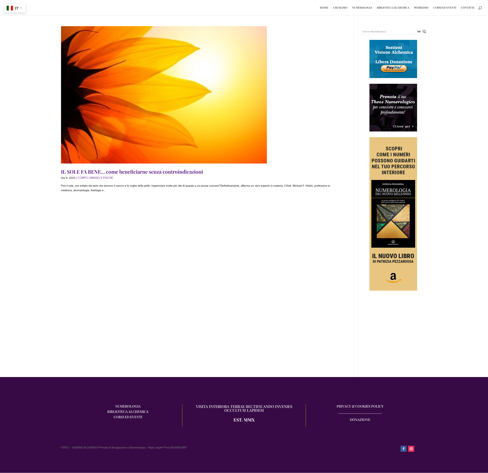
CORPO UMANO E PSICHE (95, 178)
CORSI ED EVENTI (444, 7)
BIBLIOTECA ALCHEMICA (393, 7)
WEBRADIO (421, 7)
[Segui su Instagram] (411, 449)
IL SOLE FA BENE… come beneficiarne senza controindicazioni (132, 171)
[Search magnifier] (424, 31)
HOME (324, 7)
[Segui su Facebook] (404, 449)
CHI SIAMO (340, 7)
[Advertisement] (393, 335)
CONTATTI (467, 7)
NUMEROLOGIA (362, 7)
